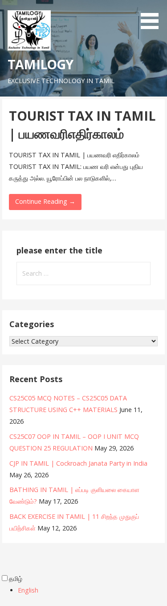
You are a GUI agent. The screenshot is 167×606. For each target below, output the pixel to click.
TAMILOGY (40, 64)
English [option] (28, 590)
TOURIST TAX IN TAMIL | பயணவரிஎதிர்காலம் (82, 124)
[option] (92, 590)
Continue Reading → (45, 201)
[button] (152, 16)
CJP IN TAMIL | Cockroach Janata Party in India (78, 463)
